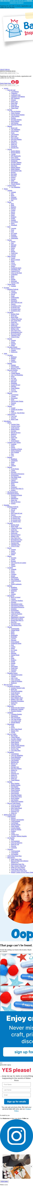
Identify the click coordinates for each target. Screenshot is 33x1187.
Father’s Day (15, 324)
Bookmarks (14, 635)
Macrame (13, 381)
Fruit (12, 231)
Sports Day (14, 702)
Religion (9, 457)
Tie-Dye (13, 390)
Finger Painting (15, 790)
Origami (13, 100)
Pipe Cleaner (14, 138)
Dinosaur (13, 197)
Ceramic (13, 396)
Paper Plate (14, 103)
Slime (12, 180)
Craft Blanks (14, 823)
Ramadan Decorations (17, 701)
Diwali (13, 294)
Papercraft (14, 105)
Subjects (9, 467)
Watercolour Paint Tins (17, 864)
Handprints (14, 161)
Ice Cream (14, 233)
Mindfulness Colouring (17, 617)
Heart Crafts (14, 419)
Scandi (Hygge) (15, 385)
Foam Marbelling (16, 757)
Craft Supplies (11, 816)
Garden (13, 210)
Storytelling (14, 182)
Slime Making (15, 744)
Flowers (13, 208)
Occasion (6, 287)
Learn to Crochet (16, 740)
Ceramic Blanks (15, 828)
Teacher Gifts (15, 282)
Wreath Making (15, 184)
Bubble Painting (15, 785)
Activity (6, 88)
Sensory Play (15, 730)
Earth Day (14, 322)
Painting (9, 110)
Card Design (14, 394)
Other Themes (11, 256)
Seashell (13, 220)
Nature (9, 202)
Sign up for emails (16, 1101)
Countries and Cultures (14, 442)
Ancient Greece (15, 426)
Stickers (13, 818)
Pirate (12, 250)
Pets (12, 200)
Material (9, 126)
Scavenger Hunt (15, 623)
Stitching (13, 386)
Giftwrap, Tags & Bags (17, 413)
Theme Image (11, 284)
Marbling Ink (15, 762)
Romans (13, 436)
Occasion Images (12, 347)
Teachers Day (15, 543)
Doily (12, 399)
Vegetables (14, 236)
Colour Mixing (15, 737)
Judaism (13, 465)
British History (15, 429)
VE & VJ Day (15, 337)
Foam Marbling (15, 806)
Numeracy (14, 487)
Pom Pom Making (16, 139)
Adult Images (11, 414)
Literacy (13, 480)
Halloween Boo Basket (17, 707)
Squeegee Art (15, 773)
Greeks (13, 559)
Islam (12, 464)
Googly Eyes (15, 834)
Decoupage (14, 398)
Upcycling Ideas (15, 750)
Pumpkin (13, 235)
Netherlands (14, 577)
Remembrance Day (16, 332)
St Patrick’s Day (15, 310)
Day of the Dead (16, 320)
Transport (13, 670)
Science (13, 490)
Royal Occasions (16, 334)
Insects (13, 212)
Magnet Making (15, 167)
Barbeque (14, 357)
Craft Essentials (15, 821)
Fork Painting (15, 791)
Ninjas (13, 248)
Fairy (12, 243)
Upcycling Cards (16, 721)
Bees (12, 203)
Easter (13, 296)
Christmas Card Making (18, 96)
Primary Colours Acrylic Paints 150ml (22, 872)
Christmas (14, 292)
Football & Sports (16, 268)
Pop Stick (14, 141)
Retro (12, 278)
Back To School (15, 597)
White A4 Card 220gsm (18, 867)
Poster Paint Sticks (16, 796)
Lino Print (14, 380)
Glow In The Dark (16, 273)
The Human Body (12, 492)
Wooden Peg (14, 147)
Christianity (14, 460)
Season (9, 548)
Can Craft (14, 371)
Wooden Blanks (15, 824)
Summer (13, 343)
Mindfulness (14, 482)
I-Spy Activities (15, 612)
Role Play (14, 175)
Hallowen (14, 683)
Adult (5, 353)
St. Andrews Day (16, 516)
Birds (12, 205)
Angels (13, 258)
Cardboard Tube (15, 95)
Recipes (13, 172)
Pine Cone (14, 136)
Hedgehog (14, 198)
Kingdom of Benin (16, 449)
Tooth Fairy (14, 253)
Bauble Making (15, 151)
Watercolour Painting (17, 801)
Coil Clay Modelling (17, 755)
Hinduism (14, 590)
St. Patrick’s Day (16, 521)
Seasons (9, 338)
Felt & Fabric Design (17, 401)
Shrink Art (14, 142)
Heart (12, 276)
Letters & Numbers (16, 614)
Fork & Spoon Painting (17, 114)
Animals (9, 190)
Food (8, 226)
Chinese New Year (16, 319)
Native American (16, 450)
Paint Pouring (15, 366)
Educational (7, 421)
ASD (12, 726)
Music (13, 483)
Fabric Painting (15, 113)
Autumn (13, 340)
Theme (6, 189)
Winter (13, 345)
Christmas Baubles (16, 714)
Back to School (15, 259)
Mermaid (13, 245)
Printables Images (12, 673)
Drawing (13, 846)
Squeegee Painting (16, 124)
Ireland (13, 576)
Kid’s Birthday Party (17, 698)
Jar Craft (13, 378)
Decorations (14, 716)
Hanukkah (14, 301)
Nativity (13, 304)
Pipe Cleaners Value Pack (18, 866)
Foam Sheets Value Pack (18, 869)
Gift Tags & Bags (16, 719)
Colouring (14, 847)
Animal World (15, 630)
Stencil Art (14, 777)
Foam (12, 133)
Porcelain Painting (16, 119)
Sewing (13, 179)
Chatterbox (14, 93)
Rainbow (13, 217)
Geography (14, 478)
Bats (12, 194)
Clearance (10, 849)
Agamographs (15, 628)
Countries (10, 567)
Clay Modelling (15, 129)
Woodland (14, 225)
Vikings (13, 439)
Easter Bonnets (15, 693)
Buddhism (14, 459)
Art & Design (15, 469)
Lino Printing (15, 134)
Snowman (14, 281)
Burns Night (14, 317)
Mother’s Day (15, 329)
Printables (6, 505)
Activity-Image (11, 185)
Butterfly (13, 207)
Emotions (13, 609)
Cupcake (13, 228)
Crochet (13, 154)
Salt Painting (14, 123)
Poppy (13, 215)
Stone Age (14, 437)
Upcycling (14, 391)
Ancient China (15, 424)
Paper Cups (14, 101)
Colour (13, 470)
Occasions (10, 312)
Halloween (14, 325)
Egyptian (13, 431)
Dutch (13, 446)
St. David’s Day (15, 518)
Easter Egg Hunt (16, 696)
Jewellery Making (16, 162)
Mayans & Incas (15, 432)
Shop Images (11, 857)
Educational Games (16, 604)
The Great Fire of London (18, 562)
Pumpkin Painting (16, 711)
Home (13, 376)
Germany (13, 574)
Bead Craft (14, 128)
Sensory (13, 177)
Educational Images (13, 493)
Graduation (14, 274)
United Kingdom (16, 581)
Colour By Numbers (17, 600)
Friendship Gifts (15, 269)
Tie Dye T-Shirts (16, 747)
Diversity (13, 472)
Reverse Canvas (15, 368)
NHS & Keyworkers (17, 618)
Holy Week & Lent (16, 302)
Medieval (13, 434)
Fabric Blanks (15, 826)
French (13, 447)
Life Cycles (14, 615)
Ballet (12, 261)
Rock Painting (15, 121)
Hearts (13, 648)
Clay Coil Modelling (17, 375)
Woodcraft (14, 146)
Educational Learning (17, 605)
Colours (13, 599)
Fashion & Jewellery (17, 409)
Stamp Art (14, 775)
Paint (12, 839)
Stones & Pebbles (16, 829)
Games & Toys (15, 271)
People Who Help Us (17, 488)
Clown (13, 263)
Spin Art (13, 772)
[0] (17, 83)
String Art (14, 144)
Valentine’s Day (15, 335)
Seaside (13, 279)
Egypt (12, 571)
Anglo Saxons (15, 427)
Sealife (13, 218)
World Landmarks (16, 584)
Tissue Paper (14, 108)
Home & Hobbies (12, 370)
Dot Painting (14, 786)
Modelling (14, 383)
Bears (12, 195)
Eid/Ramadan (15, 297)
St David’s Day (15, 307)
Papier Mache (15, 106)
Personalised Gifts (16, 170)
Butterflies (14, 637)
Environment (15, 475)
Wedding (13, 362)
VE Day (13, 704)
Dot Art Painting (16, 111)
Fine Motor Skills (16, 477)
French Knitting (15, 159)
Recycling (14, 174)
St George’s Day (16, 309)
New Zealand (15, 452)
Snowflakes (14, 222)
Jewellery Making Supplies (19, 836)
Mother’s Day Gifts (16, 699)
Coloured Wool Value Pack (19, 870)
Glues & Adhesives (16, 842)
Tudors (13, 564)
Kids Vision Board (16, 729)
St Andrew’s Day (16, 306)
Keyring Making (16, 164)
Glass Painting (15, 116)
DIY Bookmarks (16, 156)
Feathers (13, 831)
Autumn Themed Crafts (18, 688)
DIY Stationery (15, 98)
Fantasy (9, 240)
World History (15, 441)
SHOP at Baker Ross (10, 814)
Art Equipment (15, 841)
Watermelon (14, 238)
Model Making (15, 169)
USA (12, 455)
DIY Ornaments (15, 717)
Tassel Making (15, 388)
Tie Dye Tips (15, 749)
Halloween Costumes (17, 709)
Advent (13, 291)
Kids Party (14, 166)
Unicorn (13, 254)
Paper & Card (11, 90)
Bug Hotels (14, 735)
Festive (13, 266)
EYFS (13, 727)
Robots (13, 251)
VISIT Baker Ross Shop (14, 856)
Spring (13, 342)
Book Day (14, 315)
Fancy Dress (14, 157)
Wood (12, 404)
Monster (13, 246)
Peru (12, 454)
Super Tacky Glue (16, 859)
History (9, 422)
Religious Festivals (12, 289)
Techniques (10, 752)
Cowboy (13, 264)
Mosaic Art (14, 763)
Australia (13, 444)
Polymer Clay (15, 767)
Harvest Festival (15, 327)
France (13, 572)
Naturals (13, 403)
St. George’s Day (16, 520)
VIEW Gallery (4, 1181)
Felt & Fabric (15, 131)
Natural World (15, 655)
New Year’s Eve (15, 330)
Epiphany (14, 299)
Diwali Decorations (16, 691)
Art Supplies (11, 838)
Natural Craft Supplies (17, 819)
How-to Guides (8, 684)
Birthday (13, 358)
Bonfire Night (15, 314)
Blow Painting (15, 783)
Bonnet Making (15, 152)
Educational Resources (17, 474)
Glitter (13, 833)
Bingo (13, 633)
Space (12, 223)
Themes (9, 406)
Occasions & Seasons (13, 686)
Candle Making (15, 373)
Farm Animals (15, 642)
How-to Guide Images (13, 803)
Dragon (13, 241)
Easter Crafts (14, 694)
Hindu (13, 462)
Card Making (15, 91)
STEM (13, 732)
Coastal (13, 408)
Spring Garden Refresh (17, 745)
